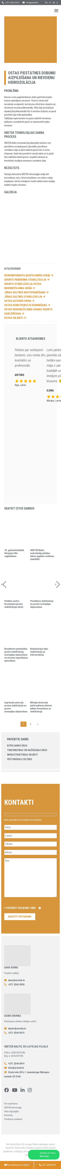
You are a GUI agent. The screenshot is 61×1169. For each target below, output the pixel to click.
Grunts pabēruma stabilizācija (25, 279)
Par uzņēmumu (11, 1103)
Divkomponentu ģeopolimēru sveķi (27, 275)
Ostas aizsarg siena (18, 300)
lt (57, 2)
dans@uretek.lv (16, 980)
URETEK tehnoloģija (13, 1107)
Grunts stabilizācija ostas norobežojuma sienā (22, 286)
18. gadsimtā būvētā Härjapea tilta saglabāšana (14, 553)
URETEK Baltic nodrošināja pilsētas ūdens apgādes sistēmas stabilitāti (42, 555)
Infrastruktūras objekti (22, 754)
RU (46, 2)
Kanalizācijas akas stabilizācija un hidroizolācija (39, 651)
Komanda (8, 1115)
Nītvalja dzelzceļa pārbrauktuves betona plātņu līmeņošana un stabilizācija (41, 707)
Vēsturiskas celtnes (19, 759)
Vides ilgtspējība (11, 1111)
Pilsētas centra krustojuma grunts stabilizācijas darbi (13, 604)
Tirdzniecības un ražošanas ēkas (27, 750)
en (54, 2)
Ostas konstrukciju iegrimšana (26, 305)
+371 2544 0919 (12, 2)
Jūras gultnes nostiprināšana (25, 292)
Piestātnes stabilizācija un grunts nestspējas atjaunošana (41, 604)
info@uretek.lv (32, 2)
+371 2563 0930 (16, 984)
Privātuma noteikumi (13, 1119)
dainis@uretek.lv (17, 1028)
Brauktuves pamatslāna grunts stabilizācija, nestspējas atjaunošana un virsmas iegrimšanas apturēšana (16, 654)
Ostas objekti (13, 317)
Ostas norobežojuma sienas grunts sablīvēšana (28, 311)
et (50, 2)
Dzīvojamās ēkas (17, 745)
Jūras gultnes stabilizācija (23, 296)
